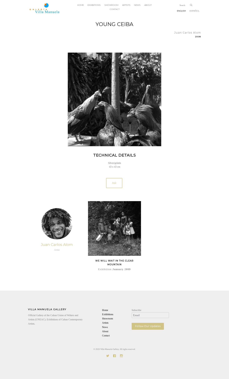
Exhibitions (107, 314)
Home (105, 310)
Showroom (107, 318)
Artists (105, 322)
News (105, 327)
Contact (115, 9)
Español (194, 11)
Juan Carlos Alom (57, 244)
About (105, 331)
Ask (114, 182)
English (181, 11)
